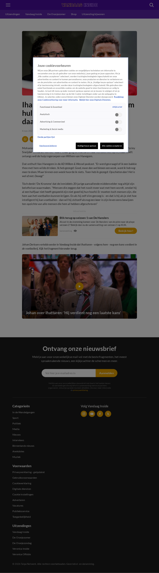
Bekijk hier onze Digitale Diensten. (95, 100)
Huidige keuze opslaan (86, 146)
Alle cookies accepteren (112, 146)
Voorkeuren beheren (48, 146)
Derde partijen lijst (46, 137)
